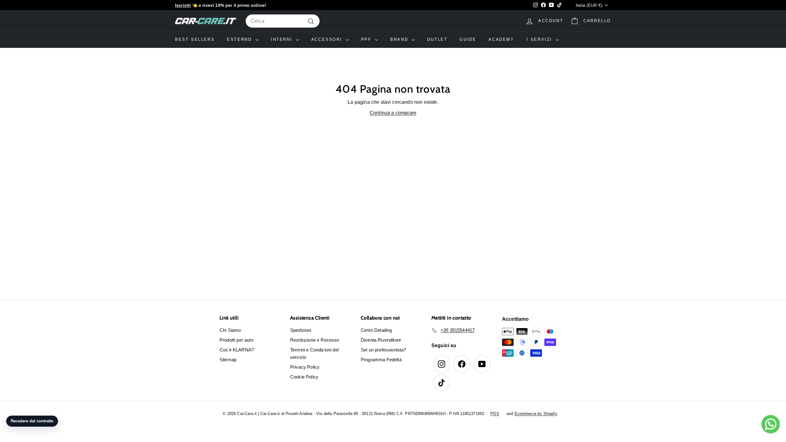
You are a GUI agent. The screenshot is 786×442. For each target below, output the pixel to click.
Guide (468, 39)
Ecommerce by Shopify (536, 413)
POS (494, 413)
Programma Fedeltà (381, 359)
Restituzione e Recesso (314, 340)
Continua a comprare (393, 112)
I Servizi (540, 39)
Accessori (327, 39)
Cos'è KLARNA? (237, 349)
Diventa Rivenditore (381, 340)
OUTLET (437, 39)
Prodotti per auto (236, 340)
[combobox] (283, 21)
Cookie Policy (304, 376)
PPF (367, 39)
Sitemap (228, 359)
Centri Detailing (376, 330)
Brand (400, 39)
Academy (501, 39)
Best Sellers (195, 39)
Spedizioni (300, 330)
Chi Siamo (230, 330)
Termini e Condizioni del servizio (314, 353)
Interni (282, 39)
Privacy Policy (305, 367)
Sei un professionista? (383, 349)
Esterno (240, 39)
